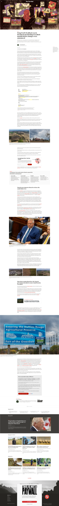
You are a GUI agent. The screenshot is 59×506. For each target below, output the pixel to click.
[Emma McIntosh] (17, 401)
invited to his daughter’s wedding (27, 365)
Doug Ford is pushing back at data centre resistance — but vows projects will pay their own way (24, 412)
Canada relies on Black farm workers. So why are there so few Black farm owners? (29, 468)
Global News (26, 363)
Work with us (9, 498)
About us (8, 496)
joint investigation (23, 361)
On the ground (10, 445)
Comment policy (50, 503)
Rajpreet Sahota (10, 448)
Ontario (41, 400)
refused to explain (29, 286)
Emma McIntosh (22, 44)
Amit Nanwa (14, 448)
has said (31, 59)
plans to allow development (23, 64)
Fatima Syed (24, 449)
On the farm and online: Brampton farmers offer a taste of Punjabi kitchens (15, 447)
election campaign (34, 193)
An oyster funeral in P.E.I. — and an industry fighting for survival (35, 411)
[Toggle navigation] (1, 1)
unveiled (21, 118)
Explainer (9, 419)
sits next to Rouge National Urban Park (29, 292)
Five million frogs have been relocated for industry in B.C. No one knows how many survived (14, 469)
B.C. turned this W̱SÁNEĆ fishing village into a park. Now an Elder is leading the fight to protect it (45, 412)
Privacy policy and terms (45, 503)
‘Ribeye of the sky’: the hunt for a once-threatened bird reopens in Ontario (13, 412)
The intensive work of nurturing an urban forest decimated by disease (43, 468)
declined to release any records (27, 208)
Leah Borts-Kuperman (40, 448)
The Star (30, 363)
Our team (8, 497)
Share (19, 47)
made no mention (27, 193)
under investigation (25, 67)
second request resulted (21, 210)
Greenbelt (35, 58)
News (18, 31)
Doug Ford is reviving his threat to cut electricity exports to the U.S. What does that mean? (17, 422)
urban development (40, 401)
